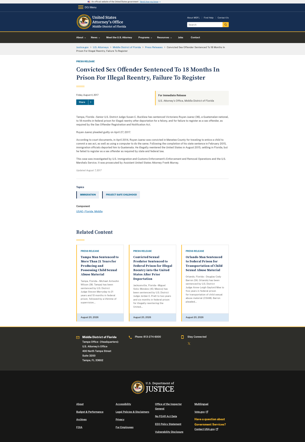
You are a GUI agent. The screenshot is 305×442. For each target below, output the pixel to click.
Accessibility (123, 404)
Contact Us (223, 18)
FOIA (79, 427)
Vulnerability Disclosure (169, 431)
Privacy (120, 419)
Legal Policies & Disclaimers (132, 411)
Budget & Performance (89, 411)
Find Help (209, 18)
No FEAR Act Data (166, 416)
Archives (81, 419)
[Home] (102, 28)
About (80, 404)
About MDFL (193, 18)
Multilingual (201, 404)
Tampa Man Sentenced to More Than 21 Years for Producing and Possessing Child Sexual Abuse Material (100, 266)
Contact (204, 429)
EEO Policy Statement (168, 424)
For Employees (124, 427)
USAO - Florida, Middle (89, 211)
